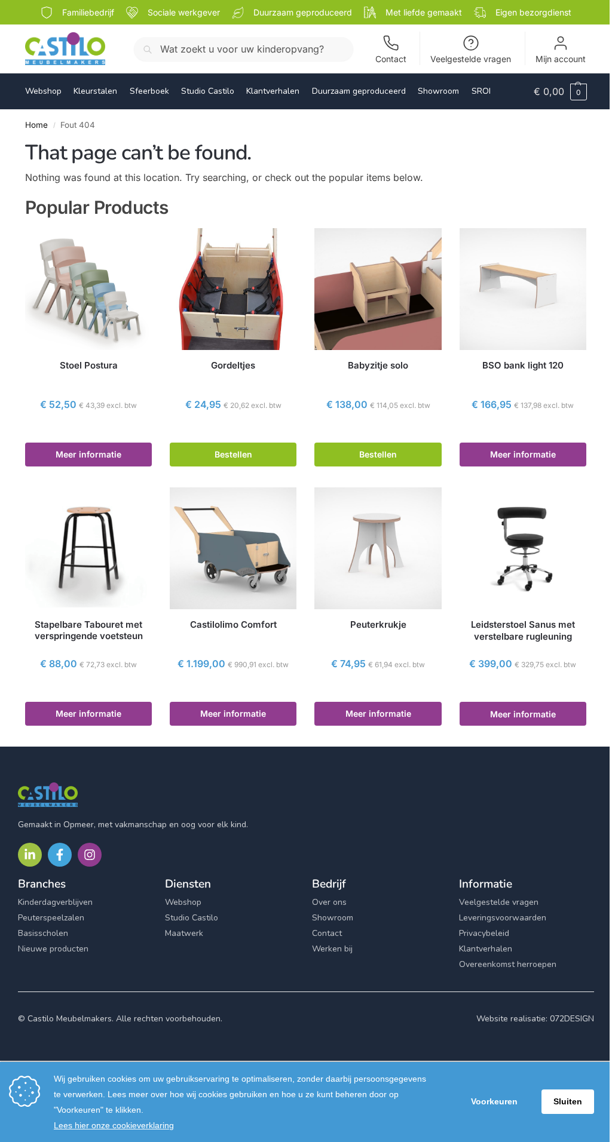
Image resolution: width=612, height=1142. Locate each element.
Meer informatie (88, 454)
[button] (560, 91)
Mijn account (561, 59)
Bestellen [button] (233, 454)
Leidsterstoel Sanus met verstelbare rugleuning (523, 630)
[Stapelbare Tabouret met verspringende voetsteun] (88, 548)
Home (36, 125)
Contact (390, 59)
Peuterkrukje (378, 624)
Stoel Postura (89, 365)
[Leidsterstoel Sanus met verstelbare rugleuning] (523, 548)
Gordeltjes (233, 365)
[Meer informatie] (88, 430)
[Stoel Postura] (88, 289)
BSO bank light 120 (523, 365)
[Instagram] (90, 855)
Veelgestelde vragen (470, 59)
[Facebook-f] (60, 855)
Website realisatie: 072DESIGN (535, 1018)
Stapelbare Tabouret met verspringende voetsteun (89, 630)
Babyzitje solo (378, 365)
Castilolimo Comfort (233, 624)
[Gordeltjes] (233, 289)
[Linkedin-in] (30, 855)
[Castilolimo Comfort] (233, 548)
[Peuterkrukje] (377, 548)
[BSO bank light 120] (523, 289)
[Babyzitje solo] (377, 289)
